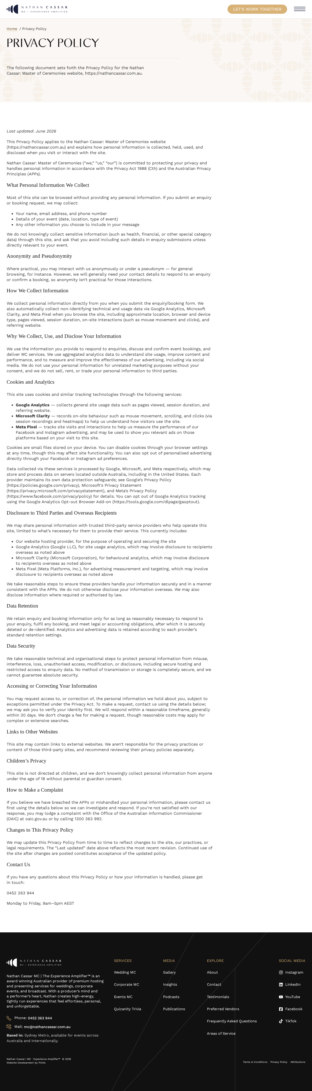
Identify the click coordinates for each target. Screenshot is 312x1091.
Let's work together (257, 9)
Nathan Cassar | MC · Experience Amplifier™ (34, 1059)
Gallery (169, 972)
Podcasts (171, 997)
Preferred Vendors (223, 1009)
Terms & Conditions (255, 1062)
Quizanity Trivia (127, 1009)
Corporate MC (126, 984)
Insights (170, 984)
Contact (214, 984)
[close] (299, 9)
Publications (174, 1009)
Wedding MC (125, 972)
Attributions (298, 1062)
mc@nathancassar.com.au (47, 1027)
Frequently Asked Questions (232, 1021)
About (212, 972)
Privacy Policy (278, 1062)
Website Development (21, 1062)
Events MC (123, 997)
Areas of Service (221, 1033)
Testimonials (218, 997)
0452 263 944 (40, 1018)
